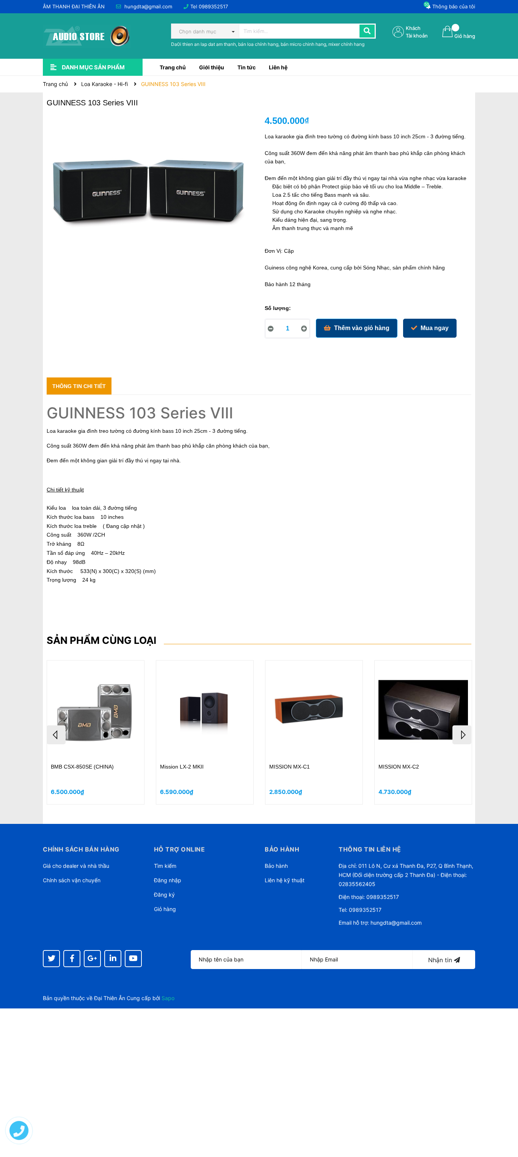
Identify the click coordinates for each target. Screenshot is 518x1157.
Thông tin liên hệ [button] (370, 849)
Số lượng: (278, 308)
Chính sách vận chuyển (71, 880)
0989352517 (213, 6)
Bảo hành (276, 866)
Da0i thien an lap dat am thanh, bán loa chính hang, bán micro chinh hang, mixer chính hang (267, 44)
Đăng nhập (167, 880)
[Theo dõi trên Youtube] (133, 958)
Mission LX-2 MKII (182, 767)
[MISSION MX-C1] (314, 710)
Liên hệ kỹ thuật (285, 880)
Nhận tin (441, 960)
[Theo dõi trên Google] (92, 958)
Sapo (168, 998)
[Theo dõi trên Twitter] (51, 958)
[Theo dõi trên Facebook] (71, 958)
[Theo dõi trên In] (112, 958)
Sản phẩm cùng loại (101, 640)
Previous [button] (56, 734)
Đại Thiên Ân (109, 998)
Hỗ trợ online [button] (179, 849)
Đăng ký (164, 894)
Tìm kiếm (165, 866)
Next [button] (461, 734)
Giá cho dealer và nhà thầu (76, 866)
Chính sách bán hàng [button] (81, 849)
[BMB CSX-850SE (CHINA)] (95, 710)
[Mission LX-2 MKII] (205, 710)
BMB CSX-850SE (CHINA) (82, 767)
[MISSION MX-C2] (423, 710)
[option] (95, 732)
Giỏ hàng (165, 909)
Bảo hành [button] (282, 849)
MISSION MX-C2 (398, 767)
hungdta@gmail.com (148, 6)
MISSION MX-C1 (289, 767)
